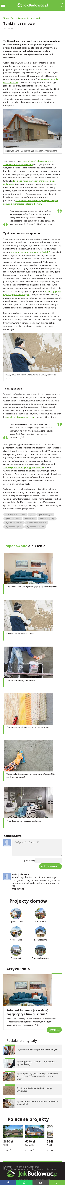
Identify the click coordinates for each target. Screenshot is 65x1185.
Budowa (21, 18)
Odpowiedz (18, 888)
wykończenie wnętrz (35, 526)
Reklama (51, 1169)
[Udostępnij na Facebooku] (8, 1182)
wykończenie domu (14, 522)
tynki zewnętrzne (13, 518)
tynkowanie (30, 518)
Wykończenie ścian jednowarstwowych (37, 1049)
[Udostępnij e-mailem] (40, 1182)
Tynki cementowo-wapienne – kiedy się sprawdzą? (37, 1103)
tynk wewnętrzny (47, 518)
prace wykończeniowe (15, 514)
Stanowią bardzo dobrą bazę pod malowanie (23, 467)
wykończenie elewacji (37, 522)
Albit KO (50, 1145)
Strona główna (9, 18)
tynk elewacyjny (45, 514)
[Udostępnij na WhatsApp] (24, 1182)
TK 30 (5, 1145)
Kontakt (7, 1167)
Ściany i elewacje (34, 18)
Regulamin (37, 1169)
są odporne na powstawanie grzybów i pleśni (31, 252)
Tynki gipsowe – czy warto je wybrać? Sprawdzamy (37, 1063)
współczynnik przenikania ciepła (21, 417)
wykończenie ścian (13, 526)
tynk (31, 514)
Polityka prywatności (27, 1167)
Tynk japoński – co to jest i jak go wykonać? (34, 1089)
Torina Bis (29, 1145)
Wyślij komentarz (50, 866)
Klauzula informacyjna (15, 1169)
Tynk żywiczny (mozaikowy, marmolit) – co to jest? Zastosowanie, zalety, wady (37, 1076)
